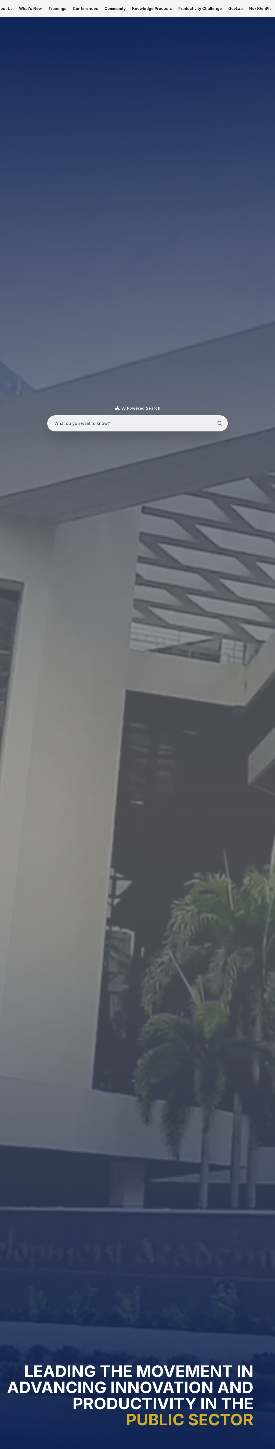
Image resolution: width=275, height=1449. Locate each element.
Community (115, 8)
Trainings (57, 8)
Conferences (85, 8)
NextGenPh (260, 8)
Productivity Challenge (200, 8)
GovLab (235, 8)
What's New (30, 8)
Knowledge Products (152, 8)
